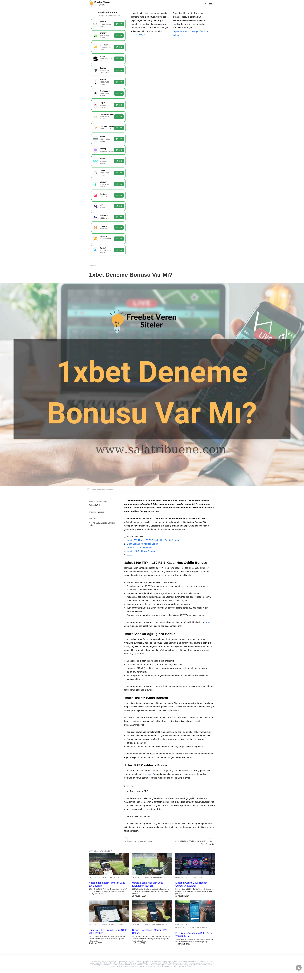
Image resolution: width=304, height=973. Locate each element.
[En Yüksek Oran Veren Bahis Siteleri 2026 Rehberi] (195, 911)
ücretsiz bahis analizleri (156, 877)
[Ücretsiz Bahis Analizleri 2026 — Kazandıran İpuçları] (152, 864)
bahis (207, 622)
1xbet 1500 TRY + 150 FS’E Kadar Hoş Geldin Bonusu (153, 540)
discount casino (195, 877)
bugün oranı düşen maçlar (156, 924)
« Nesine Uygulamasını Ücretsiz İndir (140, 841)
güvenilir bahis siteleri (112, 924)
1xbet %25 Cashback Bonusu (141, 551)
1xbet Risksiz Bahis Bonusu (140, 547)
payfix (149, 774)
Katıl (120, 24)
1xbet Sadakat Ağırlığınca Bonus (142, 544)
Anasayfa (92, 265)
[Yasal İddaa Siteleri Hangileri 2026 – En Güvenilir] (109, 864)
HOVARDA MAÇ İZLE (139, 34)
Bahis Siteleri (95, 877)
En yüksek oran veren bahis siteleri (191, 927)
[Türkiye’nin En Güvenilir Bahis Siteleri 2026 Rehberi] (109, 911)
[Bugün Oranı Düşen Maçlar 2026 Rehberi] (152, 911)
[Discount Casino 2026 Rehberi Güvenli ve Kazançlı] (195, 864)
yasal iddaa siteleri (110, 877)
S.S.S (129, 555)
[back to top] (299, 968)
